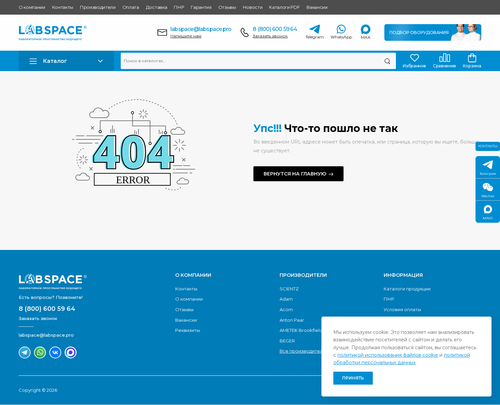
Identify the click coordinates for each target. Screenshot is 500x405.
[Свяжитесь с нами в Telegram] (25, 352)
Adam (286, 299)
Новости (253, 7)
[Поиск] (387, 61)
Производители (98, 7)
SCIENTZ (289, 288)
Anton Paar (292, 320)
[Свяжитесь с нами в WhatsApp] (40, 352)
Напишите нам (185, 35)
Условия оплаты (402, 309)
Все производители (303, 351)
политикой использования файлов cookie (387, 355)
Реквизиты (187, 330)
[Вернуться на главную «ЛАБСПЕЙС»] (93, 281)
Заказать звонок (270, 35)
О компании (32, 7)
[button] (66, 61)
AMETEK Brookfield (301, 330)
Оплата (130, 7)
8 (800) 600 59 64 (275, 29)
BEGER (287, 340)
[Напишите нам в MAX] (71, 352)
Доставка (156, 7)
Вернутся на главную (295, 174)
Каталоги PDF (284, 7)
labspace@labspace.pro (200, 29)
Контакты (62, 7)
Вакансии (316, 7)
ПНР (179, 7)
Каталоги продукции (407, 288)
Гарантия (201, 7)
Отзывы (227, 7)
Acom (286, 309)
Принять (353, 378)
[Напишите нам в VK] (55, 352)
